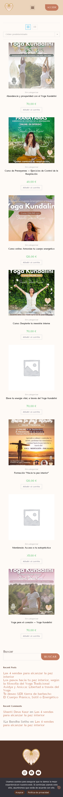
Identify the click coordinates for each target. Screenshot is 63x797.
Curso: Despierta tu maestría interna (31, 323)
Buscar (8, 651)
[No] (59, 787)
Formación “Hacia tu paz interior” (31, 473)
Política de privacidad (38, 792)
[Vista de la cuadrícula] (28, 27)
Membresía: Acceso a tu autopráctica (31, 547)
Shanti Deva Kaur (16, 712)
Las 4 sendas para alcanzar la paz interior (28, 674)
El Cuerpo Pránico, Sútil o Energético (30, 697)
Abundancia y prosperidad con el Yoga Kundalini (31, 96)
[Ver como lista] (34, 27)
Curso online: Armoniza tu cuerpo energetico (31, 248)
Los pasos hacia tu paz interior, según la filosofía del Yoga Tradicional (31, 681)
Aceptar (19, 792)
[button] (32, 7)
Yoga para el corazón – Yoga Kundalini (31, 622)
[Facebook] (31, 772)
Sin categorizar (31, 92)
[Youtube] (38, 772)
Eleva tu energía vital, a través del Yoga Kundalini (31, 398)
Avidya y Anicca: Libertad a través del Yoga (31, 688)
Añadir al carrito (31, 110)
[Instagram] (24, 772)
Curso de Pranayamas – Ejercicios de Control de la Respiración (31, 172)
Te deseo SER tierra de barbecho (27, 694)
